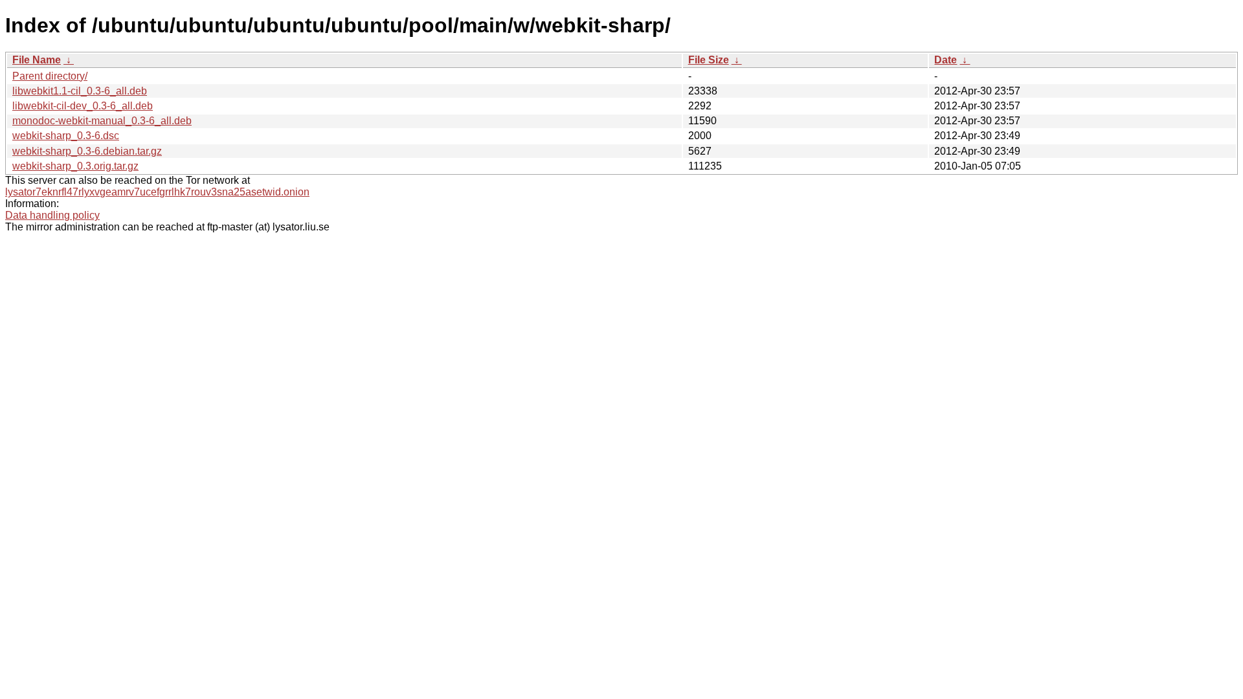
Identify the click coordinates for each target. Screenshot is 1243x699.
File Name (36, 59)
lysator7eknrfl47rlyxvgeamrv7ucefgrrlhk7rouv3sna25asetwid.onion (157, 191)
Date (945, 59)
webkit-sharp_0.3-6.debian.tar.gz (87, 151)
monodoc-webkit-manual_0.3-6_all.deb (102, 120)
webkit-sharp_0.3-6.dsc (65, 135)
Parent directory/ (49, 76)
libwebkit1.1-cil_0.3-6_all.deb (79, 90)
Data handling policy (52, 215)
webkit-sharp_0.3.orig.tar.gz (75, 166)
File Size (708, 59)
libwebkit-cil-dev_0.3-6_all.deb (82, 105)
